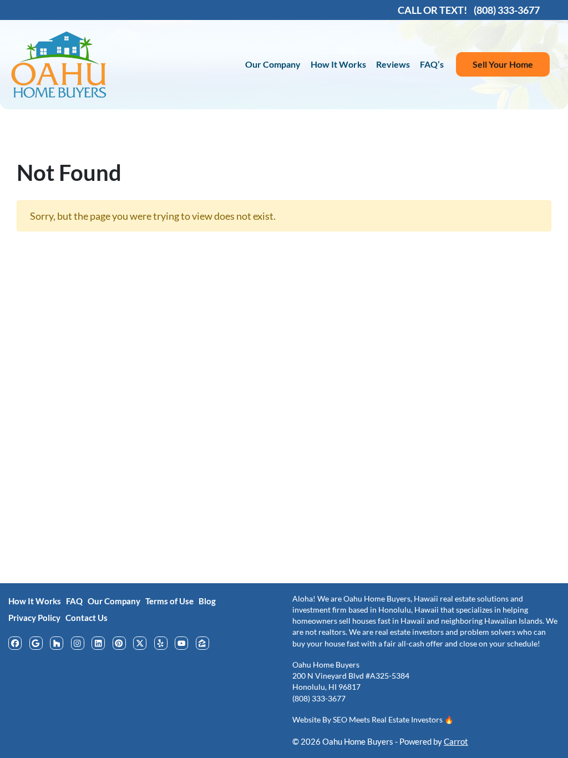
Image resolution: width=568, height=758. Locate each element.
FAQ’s (432, 64)
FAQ (74, 601)
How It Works (338, 64)
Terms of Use (169, 601)
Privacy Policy (34, 618)
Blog (207, 601)
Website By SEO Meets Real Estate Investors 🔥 (373, 719)
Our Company (273, 64)
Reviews (393, 64)
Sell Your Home (503, 64)
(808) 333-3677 (319, 698)
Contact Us (86, 618)
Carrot (456, 741)
